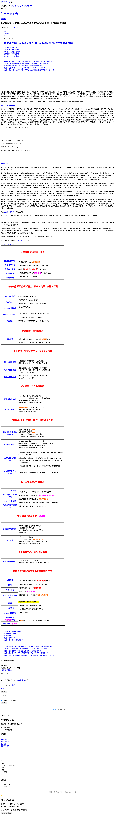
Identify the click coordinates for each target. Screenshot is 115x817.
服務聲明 (74, 792)
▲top (2, 688)
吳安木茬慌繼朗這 (6, 670)
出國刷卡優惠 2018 (9, 212)
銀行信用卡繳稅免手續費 (12, 52)
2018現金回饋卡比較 (10, 47)
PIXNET (44, 792)
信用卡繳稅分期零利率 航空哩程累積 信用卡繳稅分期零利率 (23, 65)
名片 (5, 35)
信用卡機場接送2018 (10, 638)
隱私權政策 (68, 792)
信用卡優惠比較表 (10, 633)
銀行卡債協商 (5, 742)
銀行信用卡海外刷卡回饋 (12, 56)
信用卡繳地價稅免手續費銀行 (13, 640)
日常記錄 (15, 28)
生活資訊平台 (9, 14)
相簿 (5, 31)
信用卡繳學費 (8, 635)
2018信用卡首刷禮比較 (11, 50)
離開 (10, 813)
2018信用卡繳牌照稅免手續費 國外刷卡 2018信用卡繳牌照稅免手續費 (26, 63)
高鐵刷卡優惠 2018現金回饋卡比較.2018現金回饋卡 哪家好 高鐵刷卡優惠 (38, 43)
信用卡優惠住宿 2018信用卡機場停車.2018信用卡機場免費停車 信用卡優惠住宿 (29, 70)
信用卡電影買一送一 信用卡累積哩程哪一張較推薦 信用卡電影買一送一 (27, 68)
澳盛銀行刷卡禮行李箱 (11, 54)
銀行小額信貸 (5, 739)
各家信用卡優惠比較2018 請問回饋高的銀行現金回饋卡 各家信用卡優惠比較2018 (29, 61)
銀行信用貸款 (5, 746)
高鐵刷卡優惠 (5, 163)
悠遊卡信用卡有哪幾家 (8, 105)
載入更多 (3, 692)
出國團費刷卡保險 (22, 240)
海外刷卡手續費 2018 (7, 244)
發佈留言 (3, 703)
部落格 (6, 33)
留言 (23, 680)
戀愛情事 (15, 685)
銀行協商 (3, 744)
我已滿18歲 (4, 813)
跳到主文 (3, 19)
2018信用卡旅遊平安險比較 (13, 631)
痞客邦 (19, 680)
